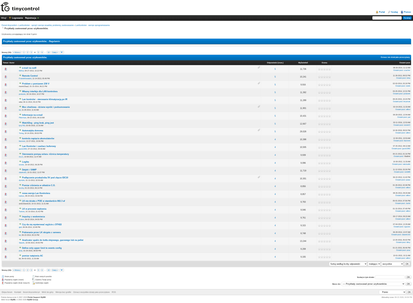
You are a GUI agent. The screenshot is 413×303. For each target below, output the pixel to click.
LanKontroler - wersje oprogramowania (92, 25)
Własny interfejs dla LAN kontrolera (39, 91)
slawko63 (22, 172)
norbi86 (407, 172)
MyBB (12, 300)
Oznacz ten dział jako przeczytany (395, 57)
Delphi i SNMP (29, 169)
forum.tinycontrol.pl (31, 292)
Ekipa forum (7, 292)
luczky (21, 188)
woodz (21, 165)
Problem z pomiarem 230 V (35, 83)
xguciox (407, 227)
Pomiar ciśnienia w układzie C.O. (38, 185)
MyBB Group (32, 300)
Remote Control (30, 76)
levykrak (406, 101)
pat (409, 117)
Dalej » (55, 52)
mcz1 (21, 157)
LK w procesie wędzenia (34, 209)
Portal (382, 12)
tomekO (407, 125)
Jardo (408, 203)
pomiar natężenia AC (32, 256)
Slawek (22, 243)
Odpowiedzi (272, 63)
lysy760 (22, 125)
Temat (5, 63)
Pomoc (407, 12)
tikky (408, 242)
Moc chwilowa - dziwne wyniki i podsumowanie (46, 107)
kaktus (21, 196)
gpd (20, 227)
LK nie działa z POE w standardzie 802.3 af (43, 201)
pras (20, 251)
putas (408, 180)
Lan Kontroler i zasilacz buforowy (39, 146)
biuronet (22, 141)
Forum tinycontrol (9, 25)
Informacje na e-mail (32, 115)
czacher (407, 70)
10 (49, 52)
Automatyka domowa (32, 130)
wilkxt (408, 109)
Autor (12, 63)
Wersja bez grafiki (63, 292)
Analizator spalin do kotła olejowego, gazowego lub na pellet (52, 240)
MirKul (21, 71)
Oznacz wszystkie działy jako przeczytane (91, 292)
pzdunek (22, 94)
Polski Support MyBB (37, 297)
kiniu (408, 78)
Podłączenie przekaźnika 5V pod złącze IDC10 (45, 177)
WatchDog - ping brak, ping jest (38, 123)
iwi (20, 110)
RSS (114, 292)
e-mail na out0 (29, 68)
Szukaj (394, 12)
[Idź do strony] (61, 52)
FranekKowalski (25, 78)
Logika (25, 162)
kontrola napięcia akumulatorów (38, 138)
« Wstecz (17, 52)
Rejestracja (30, 18)
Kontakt (17, 292)
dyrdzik (22, 180)
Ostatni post (404, 63)
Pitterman (22, 118)
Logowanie (17, 18)
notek (408, 86)
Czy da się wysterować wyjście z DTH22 (42, 224)
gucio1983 (23, 149)
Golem (21, 219)
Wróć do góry (47, 292)
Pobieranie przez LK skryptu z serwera (41, 232)
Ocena (324, 63)
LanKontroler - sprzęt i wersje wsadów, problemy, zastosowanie (46, 25)
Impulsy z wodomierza (33, 216)
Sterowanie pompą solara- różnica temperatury (45, 154)
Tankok (22, 211)
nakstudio (406, 164)
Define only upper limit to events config (42, 248)
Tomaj (21, 133)
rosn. (280, 63)
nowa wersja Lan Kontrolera (36, 193)
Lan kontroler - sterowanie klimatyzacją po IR (44, 99)
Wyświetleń (303, 63)
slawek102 (406, 235)
